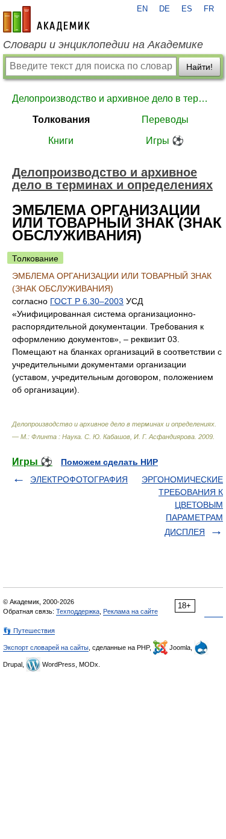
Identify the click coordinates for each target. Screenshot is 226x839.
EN (142, 9)
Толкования (61, 119)
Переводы (165, 119)
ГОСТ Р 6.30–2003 (87, 301)
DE (164, 9)
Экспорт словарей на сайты (46, 647)
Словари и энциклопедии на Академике (103, 45)
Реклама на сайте (130, 611)
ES (186, 9)
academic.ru (46, 19)
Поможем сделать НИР (109, 462)
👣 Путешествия (29, 630)
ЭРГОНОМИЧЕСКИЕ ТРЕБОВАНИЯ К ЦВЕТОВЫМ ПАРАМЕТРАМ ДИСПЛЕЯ (182, 506)
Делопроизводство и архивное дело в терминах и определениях (113, 98)
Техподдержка (77, 611)
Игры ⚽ (165, 141)
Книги (61, 141)
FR (209, 9)
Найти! (199, 67)
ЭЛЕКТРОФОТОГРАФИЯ (79, 479)
